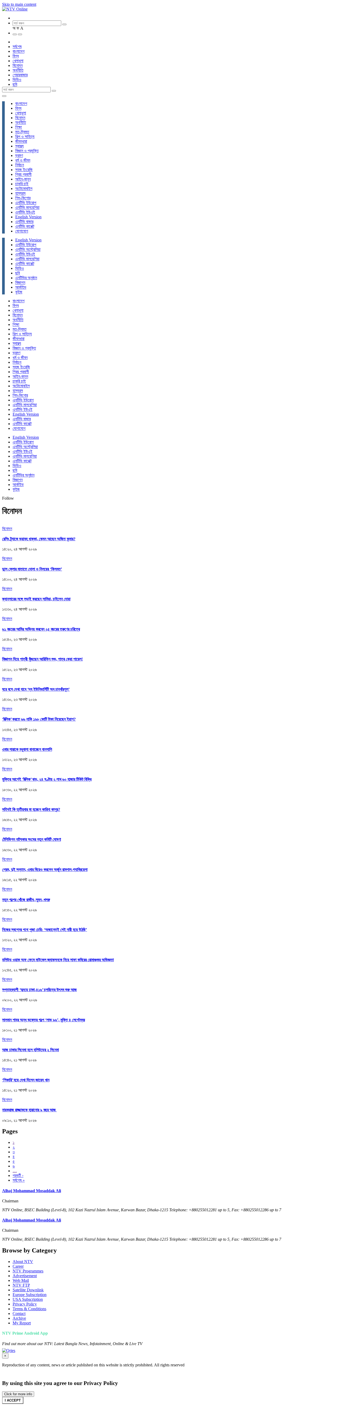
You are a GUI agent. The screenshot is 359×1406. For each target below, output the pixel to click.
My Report (22, 1323)
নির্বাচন (19, 165)
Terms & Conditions (29, 1309)
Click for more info (18, 1394)
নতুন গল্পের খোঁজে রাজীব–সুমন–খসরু (26, 899)
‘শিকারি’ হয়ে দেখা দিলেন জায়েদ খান (25, 1080)
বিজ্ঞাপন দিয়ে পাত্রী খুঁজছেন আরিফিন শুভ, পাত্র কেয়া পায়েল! (42, 659)
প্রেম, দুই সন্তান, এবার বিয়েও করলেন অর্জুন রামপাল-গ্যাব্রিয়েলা (45, 869)
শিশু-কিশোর (22, 198)
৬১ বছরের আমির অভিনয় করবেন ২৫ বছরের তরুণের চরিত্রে (41, 629)
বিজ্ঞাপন (20, 282)
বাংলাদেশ (18, 51)
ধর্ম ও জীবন (22, 160)
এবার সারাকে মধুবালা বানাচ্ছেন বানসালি (27, 749)
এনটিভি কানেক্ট (24, 226)
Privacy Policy (25, 1304)
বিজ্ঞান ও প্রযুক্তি (27, 151)
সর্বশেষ (17, 46)
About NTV (23, 1261)
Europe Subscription (30, 1294)
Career (18, 1266)
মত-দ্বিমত (22, 132)
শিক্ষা (18, 127)
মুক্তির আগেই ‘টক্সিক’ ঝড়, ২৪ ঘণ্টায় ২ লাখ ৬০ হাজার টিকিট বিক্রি (46, 779)
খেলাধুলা (18, 61)
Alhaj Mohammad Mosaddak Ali (31, 1190)
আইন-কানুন (23, 179)
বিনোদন (18, 65)
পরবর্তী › (18, 1175)
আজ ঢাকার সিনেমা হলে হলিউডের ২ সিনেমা (30, 1050)
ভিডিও (17, 79)
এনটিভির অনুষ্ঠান (26, 278)
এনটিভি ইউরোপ (25, 202)
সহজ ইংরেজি (24, 169)
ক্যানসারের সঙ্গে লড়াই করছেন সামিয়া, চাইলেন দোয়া (36, 599)
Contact (19, 1313)
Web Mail (21, 1280)
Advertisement (25, 1275)
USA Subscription (28, 1299)
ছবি (15, 84)
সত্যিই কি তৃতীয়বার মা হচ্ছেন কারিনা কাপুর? (31, 809)
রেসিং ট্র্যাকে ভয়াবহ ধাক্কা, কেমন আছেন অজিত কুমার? (38, 539)
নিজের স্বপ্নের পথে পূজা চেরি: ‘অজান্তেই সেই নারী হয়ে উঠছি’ (44, 929)
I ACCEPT (13, 1400)
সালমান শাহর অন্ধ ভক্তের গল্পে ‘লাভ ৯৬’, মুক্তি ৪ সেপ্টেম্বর (43, 1020)
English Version (28, 217)
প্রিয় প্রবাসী (23, 174)
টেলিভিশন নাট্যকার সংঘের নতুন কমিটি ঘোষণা (31, 839)
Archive (19, 1318)
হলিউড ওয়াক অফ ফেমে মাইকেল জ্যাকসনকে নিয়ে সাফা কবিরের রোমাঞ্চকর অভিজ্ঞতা (58, 960)
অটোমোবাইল (23, 188)
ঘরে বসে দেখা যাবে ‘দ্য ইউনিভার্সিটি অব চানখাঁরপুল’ (36, 689)
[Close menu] (4, 96)
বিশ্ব (16, 56)
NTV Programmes (28, 1271)
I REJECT (34, 1400)
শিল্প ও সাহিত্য (24, 136)
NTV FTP (21, 1285)
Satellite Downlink (28, 1290)
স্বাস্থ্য (19, 146)
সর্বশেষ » (19, 1180)
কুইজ (18, 292)
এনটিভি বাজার (24, 221)
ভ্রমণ (19, 155)
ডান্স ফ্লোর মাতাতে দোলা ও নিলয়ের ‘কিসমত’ (32, 569)
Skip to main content (19, 4)
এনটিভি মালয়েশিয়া (27, 207)
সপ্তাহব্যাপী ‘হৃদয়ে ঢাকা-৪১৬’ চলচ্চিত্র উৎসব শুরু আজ (39, 989)
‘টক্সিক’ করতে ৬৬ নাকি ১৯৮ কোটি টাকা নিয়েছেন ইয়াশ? (39, 719)
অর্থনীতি (18, 70)
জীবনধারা (21, 141)
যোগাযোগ (21, 231)
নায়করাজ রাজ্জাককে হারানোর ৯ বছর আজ (29, 1110)
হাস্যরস (20, 193)
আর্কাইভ (20, 287)
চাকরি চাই (21, 184)
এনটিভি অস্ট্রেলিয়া (27, 249)
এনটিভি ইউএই (25, 212)
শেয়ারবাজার (20, 75)
